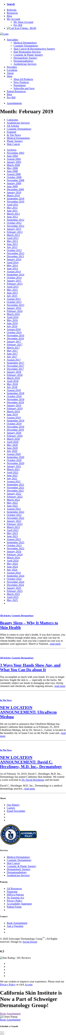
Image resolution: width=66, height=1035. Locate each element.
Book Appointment (17, 923)
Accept (28, 984)
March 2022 (13, 499)
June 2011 (12, 210)
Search (11, 4)
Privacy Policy (14, 900)
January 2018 (14, 372)
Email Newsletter (16, 811)
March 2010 (13, 195)
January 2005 (14, 162)
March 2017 (13, 347)
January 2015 (14, 280)
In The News (14, 135)
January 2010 (14, 192)
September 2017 (15, 362)
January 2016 (14, 308)
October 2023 (14, 545)
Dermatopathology (24, 61)
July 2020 (12, 451)
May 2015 (12, 289)
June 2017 (12, 353)
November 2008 (15, 180)
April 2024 (12, 560)
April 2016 (12, 317)
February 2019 (15, 408)
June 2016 (12, 323)
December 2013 (15, 256)
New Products (21, 82)
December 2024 (15, 585)
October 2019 (14, 423)
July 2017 (12, 356)
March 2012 (13, 213)
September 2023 (15, 542)
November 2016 (15, 335)
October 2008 (14, 177)
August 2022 (14, 508)
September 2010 (15, 198)
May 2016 (12, 320)
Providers (12, 67)
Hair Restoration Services (27, 51)
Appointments (14, 103)
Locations (12, 70)
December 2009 (15, 189)
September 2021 (15, 484)
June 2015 (12, 292)
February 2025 (15, 591)
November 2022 (15, 518)
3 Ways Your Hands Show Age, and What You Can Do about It (30, 667)
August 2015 (14, 299)
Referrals (11, 9)
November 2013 (15, 253)
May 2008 (12, 168)
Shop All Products (23, 79)
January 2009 (14, 183)
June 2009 (12, 186)
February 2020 (15, 435)
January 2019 (14, 405)
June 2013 (12, 244)
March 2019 (13, 411)
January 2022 (14, 493)
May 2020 (12, 445)
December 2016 (15, 338)
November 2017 (15, 365)
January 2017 (14, 341)
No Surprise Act (15, 897)
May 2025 (12, 600)
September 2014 (15, 274)
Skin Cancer (13, 144)
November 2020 (15, 463)
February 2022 (15, 496)
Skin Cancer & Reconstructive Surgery (34, 48)
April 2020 (12, 442)
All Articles (13, 125)
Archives (11, 149)
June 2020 (12, 448)
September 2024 (15, 575)
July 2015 (12, 295)
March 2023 (13, 527)
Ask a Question (15, 926)
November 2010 (15, 201)
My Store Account (23, 22)
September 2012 (15, 219)
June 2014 (12, 268)
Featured (11, 131)
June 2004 (12, 155)
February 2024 (15, 554)
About (10, 73)
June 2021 (12, 475)
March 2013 (13, 235)
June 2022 (12, 505)
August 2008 (14, 174)
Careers (11, 807)
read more (55, 643)
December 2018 (15, 402)
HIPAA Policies (15, 894)
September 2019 (15, 420)
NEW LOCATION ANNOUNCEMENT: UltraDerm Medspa (28, 712)
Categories (12, 119)
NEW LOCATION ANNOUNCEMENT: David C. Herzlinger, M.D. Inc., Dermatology (31, 762)
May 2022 (12, 502)
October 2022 (14, 515)
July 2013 (12, 247)
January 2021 (14, 466)
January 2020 (14, 432)
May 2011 (12, 207)
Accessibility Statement (19, 903)
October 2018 (14, 396)
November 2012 (15, 225)
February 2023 (15, 524)
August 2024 (14, 572)
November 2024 (15, 581)
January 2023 (14, 521)
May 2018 (12, 384)
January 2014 (14, 259)
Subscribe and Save (24, 88)
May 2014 (12, 265)
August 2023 (14, 539)
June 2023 (12, 536)
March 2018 (13, 378)
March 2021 (13, 469)
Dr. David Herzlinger (33, 779)
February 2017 (15, 344)
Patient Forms (14, 906)
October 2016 (14, 332)
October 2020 (14, 460)
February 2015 (15, 283)
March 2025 (13, 594)
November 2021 (15, 487)
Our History (13, 804)
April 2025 (12, 597)
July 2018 (12, 387)
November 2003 (15, 152)
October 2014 (14, 277)
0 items (27, 28)
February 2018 (15, 375)
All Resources (14, 888)
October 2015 (14, 302)
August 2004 (14, 159)
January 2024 (14, 551)
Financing (12, 891)
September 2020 (15, 457)
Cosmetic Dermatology (26, 45)
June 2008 (12, 171)
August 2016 (14, 329)
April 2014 (12, 262)
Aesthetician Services (25, 64)
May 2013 (12, 241)
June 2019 (12, 414)
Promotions (20, 85)
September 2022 (15, 511)
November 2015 (15, 305)
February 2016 (15, 311)
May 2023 (12, 533)
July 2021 (12, 478)
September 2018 (15, 393)
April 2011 (12, 204)
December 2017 (15, 368)
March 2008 (13, 165)
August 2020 (14, 454)
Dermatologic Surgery (25, 57)
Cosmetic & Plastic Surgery (28, 54)
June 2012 (12, 216)
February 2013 (15, 232)
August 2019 (14, 417)
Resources (12, 12)
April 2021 (12, 472)
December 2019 (15, 429)
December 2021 (15, 490)
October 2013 (14, 250)
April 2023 (12, 530)
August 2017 (14, 359)
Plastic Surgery (15, 141)
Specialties (12, 39)
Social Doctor (30, 941)
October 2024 (14, 578)
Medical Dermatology (25, 42)
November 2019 (15, 426)
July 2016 (12, 326)
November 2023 (15, 548)
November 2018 (15, 399)
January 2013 (14, 229)
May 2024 (12, 563)
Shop (9, 76)
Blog (9, 16)
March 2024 (13, 557)
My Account (13, 19)
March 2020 (13, 438)
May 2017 (12, 350)
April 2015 (12, 286)
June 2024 (12, 566)
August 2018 (14, 390)
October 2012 (14, 222)
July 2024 (12, 569)
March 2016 (13, 314)
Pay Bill (18, 25)
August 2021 (14, 481)
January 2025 (14, 588)
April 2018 (12, 381)
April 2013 (12, 238)
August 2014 (14, 271)
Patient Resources (16, 91)
